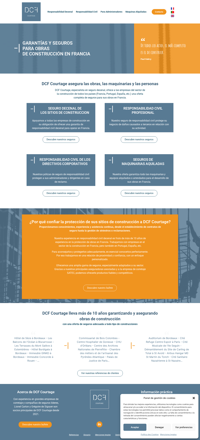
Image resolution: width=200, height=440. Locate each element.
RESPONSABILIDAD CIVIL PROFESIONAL (142, 110)
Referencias (74, 435)
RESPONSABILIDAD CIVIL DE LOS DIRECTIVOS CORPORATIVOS (65, 161)
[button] (193, 398)
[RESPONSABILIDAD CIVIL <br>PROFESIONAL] (111, 109)
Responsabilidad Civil (87, 11)
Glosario (86, 435)
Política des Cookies (150, 434)
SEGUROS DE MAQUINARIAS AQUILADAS (143, 161)
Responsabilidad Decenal (60, 11)
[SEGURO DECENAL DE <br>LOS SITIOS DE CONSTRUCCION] (32, 109)
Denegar (159, 427)
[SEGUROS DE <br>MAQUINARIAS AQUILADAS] (111, 160)
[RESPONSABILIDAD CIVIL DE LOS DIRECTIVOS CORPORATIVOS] (32, 160)
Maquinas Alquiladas (135, 11)
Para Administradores (111, 11)
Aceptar (135, 427)
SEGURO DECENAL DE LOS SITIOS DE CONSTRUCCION (64, 110)
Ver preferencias (183, 427)
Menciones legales (168, 434)
